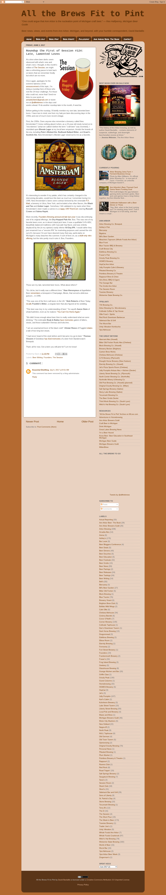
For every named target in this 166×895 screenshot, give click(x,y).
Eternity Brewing (106, 644)
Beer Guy (40, 39)
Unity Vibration (105, 829)
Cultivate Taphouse (107, 625)
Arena (101, 535)
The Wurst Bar (105, 324)
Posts (104, 504)
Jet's (101, 693)
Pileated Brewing (106, 752)
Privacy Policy (83, 885)
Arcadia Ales (104, 532)
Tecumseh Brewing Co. (108, 395)
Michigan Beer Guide (107, 441)
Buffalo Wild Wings (107, 606)
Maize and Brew (105, 715)
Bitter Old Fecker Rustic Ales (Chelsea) (115, 342)
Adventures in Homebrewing (110, 417)
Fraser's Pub (104, 255)
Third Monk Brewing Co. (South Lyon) (114, 401)
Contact (127, 39)
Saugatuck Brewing (107, 777)
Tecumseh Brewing (107, 805)
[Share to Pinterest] (66, 354)
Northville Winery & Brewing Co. (112, 380)
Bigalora (102, 233)
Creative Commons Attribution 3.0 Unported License (108, 880)
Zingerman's (104, 857)
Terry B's (102, 808)
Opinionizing (104, 743)
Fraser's (102, 659)
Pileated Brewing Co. (107, 271)
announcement (32, 86)
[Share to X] (61, 354)
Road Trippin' (104, 771)
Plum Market (104, 755)
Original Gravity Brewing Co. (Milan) (114, 386)
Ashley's (102, 538)
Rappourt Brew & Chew (108, 277)
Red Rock (103, 767)
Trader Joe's (104, 826)
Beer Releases (105, 572)
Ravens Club (104, 764)
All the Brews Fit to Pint (83, 14)
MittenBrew (103, 447)
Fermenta (103, 647)
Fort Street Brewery (107, 650)
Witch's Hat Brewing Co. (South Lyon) (114, 404)
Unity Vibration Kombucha (109, 327)
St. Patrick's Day (106, 798)
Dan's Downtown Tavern (109, 628)
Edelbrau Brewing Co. (108, 252)
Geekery (102, 665)
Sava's (102, 780)
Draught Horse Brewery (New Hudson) (115, 361)
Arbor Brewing (105, 529)
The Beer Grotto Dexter (109, 398)
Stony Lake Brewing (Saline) (110, 392)
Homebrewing (105, 684)
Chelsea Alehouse (106, 613)
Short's (102, 789)
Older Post (87, 421)
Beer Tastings (104, 575)
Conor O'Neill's (105, 619)
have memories (66, 320)
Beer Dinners (104, 551)
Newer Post (32, 421)
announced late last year (65, 217)
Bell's (101, 582)
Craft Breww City (106, 249)
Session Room (105, 783)
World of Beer (104, 845)
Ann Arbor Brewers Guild (109, 420)
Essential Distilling (40, 370)
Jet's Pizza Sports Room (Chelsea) (113, 367)
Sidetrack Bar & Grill (107, 320)
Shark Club (103, 786)
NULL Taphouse (105, 733)
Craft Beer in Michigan (108, 423)
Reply (34, 377)
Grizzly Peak (104, 678)
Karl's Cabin (104, 699)
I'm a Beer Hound (106, 433)
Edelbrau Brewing (106, 637)
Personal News (105, 749)
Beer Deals (103, 548)
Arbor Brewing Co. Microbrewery (112, 308)
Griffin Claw (104, 675)
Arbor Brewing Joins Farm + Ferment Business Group (121, 173)
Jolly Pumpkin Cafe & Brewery (111, 267)
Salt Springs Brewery (107, 774)
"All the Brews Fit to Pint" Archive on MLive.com (118, 414)
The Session (39, 68)
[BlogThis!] (58, 354)
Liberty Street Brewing (108, 709)
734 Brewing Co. (106, 305)
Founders (48, 357)
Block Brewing (105, 594)
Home (29, 39)
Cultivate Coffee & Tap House (111, 311)
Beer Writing (38, 357)
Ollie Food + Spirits (107, 314)
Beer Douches (105, 554)
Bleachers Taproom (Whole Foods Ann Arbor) (118, 240)
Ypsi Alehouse (105, 330)
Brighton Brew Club (107, 603)
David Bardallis (64, 880)
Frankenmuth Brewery (108, 656)
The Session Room (107, 289)
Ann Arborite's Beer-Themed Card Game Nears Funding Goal (124, 188)
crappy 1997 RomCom (68, 209)
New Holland (104, 724)
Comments (107, 509)
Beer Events (68, 39)
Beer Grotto (104, 563)
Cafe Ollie (103, 610)
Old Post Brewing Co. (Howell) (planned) (115, 383)
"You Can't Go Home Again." (69, 312)
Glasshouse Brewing (107, 668)
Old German (104, 737)
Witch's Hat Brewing (107, 839)
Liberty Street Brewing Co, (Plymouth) (114, 374)
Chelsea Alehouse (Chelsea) (111, 355)
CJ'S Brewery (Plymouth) (109, 358)
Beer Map (53, 39)
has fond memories (52, 339)
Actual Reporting (106, 520)
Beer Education (105, 557)
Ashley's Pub (104, 227)
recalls (29, 304)
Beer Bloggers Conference (110, 544)
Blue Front (103, 243)
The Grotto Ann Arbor (108, 286)
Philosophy (84, 39)
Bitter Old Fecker (106, 591)
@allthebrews (37, 102)
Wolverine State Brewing (109, 842)
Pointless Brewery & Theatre (111, 274)
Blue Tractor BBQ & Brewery (110, 246)
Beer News (103, 566)
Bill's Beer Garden (106, 236)
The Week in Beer (106, 820)
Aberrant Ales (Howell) (108, 339)
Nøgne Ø (103, 727)
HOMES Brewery (106, 261)
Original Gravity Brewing (109, 746)
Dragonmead (104, 634)
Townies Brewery (106, 292)
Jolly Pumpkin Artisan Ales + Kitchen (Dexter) (117, 370)
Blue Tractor (104, 597)
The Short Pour (105, 817)
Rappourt (103, 761)
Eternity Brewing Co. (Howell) (111, 364)
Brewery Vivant (105, 600)
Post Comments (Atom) (46, 427)
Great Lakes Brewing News (110, 430)
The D (101, 811)
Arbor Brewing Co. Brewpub (110, 224)
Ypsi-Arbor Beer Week (108, 854)
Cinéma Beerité (105, 616)
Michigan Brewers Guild (109, 444)
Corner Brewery (105, 622)
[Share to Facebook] (63, 354)
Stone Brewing (105, 802)
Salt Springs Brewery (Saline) (111, 389)
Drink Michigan (105, 426)
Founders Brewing (46, 217)
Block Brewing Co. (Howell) (110, 346)
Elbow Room (104, 640)
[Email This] (56, 354)
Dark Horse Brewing (107, 631)
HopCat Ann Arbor (106, 264)
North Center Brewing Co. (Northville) (114, 377)
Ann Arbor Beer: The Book (106, 39)
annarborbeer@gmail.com (37, 100)
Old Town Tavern (106, 740)
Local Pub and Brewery (108, 712)
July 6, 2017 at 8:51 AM (59, 370)
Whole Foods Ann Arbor (109, 833)
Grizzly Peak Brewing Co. (109, 258)
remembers (35, 293)
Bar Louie (103, 541)
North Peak (103, 730)
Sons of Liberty (105, 795)
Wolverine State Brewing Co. (111, 295)
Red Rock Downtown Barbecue (112, 317)
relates (89, 328)
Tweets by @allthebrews (120, 495)
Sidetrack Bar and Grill (108, 792)
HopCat (102, 690)
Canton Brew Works (107, 352)
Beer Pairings (104, 569)
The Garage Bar (106, 283)
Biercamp (103, 230)
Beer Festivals (105, 560)
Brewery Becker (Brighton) (110, 349)
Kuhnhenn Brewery (107, 702)
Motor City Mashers (107, 721)
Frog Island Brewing (107, 662)
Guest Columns (105, 681)
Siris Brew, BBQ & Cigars (109, 280)
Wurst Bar (103, 848)
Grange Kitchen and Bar (109, 671)
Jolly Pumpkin (104, 696)
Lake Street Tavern (107, 706)
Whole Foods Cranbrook (109, 836)
